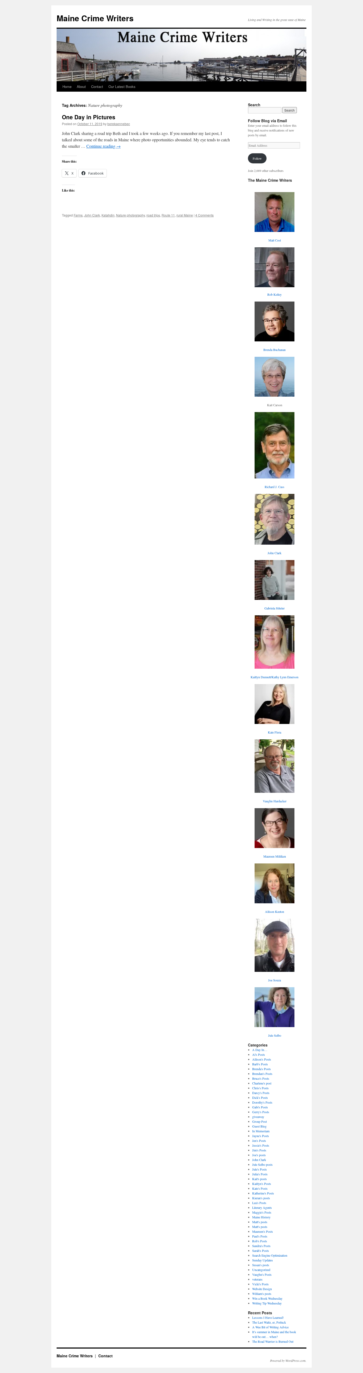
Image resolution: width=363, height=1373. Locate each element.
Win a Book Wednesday (267, 1298)
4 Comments (204, 215)
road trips (153, 215)
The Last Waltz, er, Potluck (269, 1322)
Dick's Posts (260, 1097)
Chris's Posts (260, 1088)
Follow (257, 158)
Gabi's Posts (260, 1107)
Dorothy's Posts (262, 1102)
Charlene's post (261, 1083)
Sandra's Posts (261, 1246)
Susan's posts (260, 1265)
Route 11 (168, 215)
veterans (257, 1279)
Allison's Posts (261, 1059)
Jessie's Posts (260, 1145)
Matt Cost (274, 240)
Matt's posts (259, 1222)
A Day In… (259, 1050)
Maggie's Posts (261, 1212)
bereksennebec (118, 123)
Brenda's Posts (261, 1069)
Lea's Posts (259, 1203)
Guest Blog (259, 1126)
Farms (78, 215)
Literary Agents (262, 1207)
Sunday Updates (262, 1260)
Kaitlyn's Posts (261, 1183)
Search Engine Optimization (269, 1255)
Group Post (259, 1121)
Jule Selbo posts (262, 1164)
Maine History (261, 1217)
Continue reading (103, 146)
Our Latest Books (122, 86)
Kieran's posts (261, 1198)
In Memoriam (260, 1131)
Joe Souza (274, 980)
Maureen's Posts (262, 1231)
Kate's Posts (260, 1188)
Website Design (262, 1289)
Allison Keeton (274, 911)
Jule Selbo (274, 1035)
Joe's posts (259, 1155)
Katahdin (108, 215)
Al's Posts (258, 1054)
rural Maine (184, 215)
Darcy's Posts (260, 1093)
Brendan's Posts (262, 1073)
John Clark (92, 215)
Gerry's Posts (260, 1112)
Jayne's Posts (260, 1136)
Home (66, 86)
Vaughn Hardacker (274, 801)
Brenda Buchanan (274, 350)
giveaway (258, 1116)
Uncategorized (261, 1270)
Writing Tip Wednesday (267, 1303)
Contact (97, 86)
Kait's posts (259, 1179)
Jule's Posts (259, 1169)
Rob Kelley (274, 294)
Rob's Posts (259, 1241)
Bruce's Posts (260, 1078)
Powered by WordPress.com (288, 1360)
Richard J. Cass (274, 487)
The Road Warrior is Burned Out (272, 1341)
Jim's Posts (259, 1150)
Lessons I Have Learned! (268, 1317)
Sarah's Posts (260, 1250)
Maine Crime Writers (95, 18)
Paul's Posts (259, 1236)
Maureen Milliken (274, 856)
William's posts (261, 1293)
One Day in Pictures (88, 117)
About (81, 86)
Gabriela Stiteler (274, 608)
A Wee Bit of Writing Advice (270, 1327)
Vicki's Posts (260, 1284)
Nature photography (130, 215)
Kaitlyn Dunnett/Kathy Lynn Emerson (274, 677)
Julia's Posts (260, 1174)
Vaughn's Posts (262, 1274)
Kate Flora (274, 732)
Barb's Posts (260, 1064)
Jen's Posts (259, 1140)
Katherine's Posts (263, 1193)
